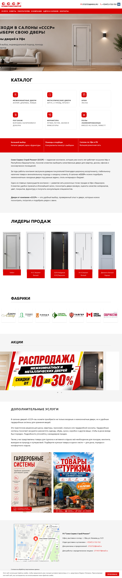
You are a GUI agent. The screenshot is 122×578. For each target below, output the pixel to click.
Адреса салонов (50, 11)
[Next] (118, 256)
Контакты (64, 11)
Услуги (4, 11)
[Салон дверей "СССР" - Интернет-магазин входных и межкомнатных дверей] (11, 4)
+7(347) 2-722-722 (94, 542)
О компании (36, 11)
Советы (12, 11)
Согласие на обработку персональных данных (25, 569)
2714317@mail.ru (101, 551)
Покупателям (24, 11)
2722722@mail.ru (95, 546)
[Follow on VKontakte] (118, 4)
